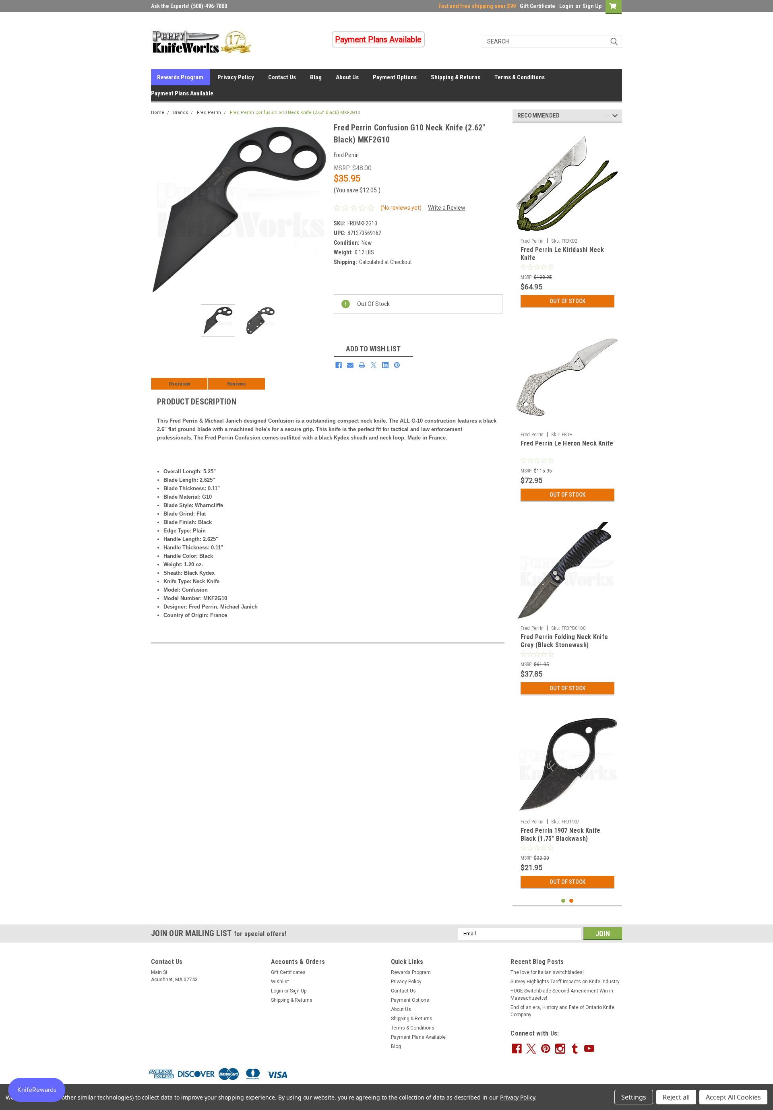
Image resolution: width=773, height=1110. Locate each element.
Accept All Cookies (733, 1097)
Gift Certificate (537, 6)
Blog (316, 77)
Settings (633, 1097)
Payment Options (395, 77)
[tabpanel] (567, 220)
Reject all (676, 1097)
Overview (179, 384)
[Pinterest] (397, 365)
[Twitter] (373, 365)
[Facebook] (338, 365)
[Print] (362, 365)
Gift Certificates (288, 972)
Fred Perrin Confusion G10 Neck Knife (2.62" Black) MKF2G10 (295, 112)
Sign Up (592, 6)
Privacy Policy (235, 77)
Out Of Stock (567, 301)
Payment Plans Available (182, 93)
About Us (347, 77)
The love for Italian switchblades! (547, 972)
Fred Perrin (209, 112)
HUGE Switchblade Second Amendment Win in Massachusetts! (562, 994)
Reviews (236, 384)
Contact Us (282, 77)
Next (320, 210)
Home (157, 112)
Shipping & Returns (455, 77)
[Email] (350, 365)
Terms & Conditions (519, 77)
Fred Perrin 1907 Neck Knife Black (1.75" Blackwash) (561, 834)
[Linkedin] (385, 365)
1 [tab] (563, 901)
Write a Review (446, 207)
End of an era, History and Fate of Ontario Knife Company (562, 1011)
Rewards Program (180, 77)
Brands (180, 112)
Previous (159, 210)
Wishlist (280, 981)
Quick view (567, 422)
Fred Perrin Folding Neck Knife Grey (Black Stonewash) (564, 641)
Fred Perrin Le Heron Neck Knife (567, 443)
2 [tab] (571, 901)
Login (566, 6)
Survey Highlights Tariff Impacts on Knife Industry (565, 981)
